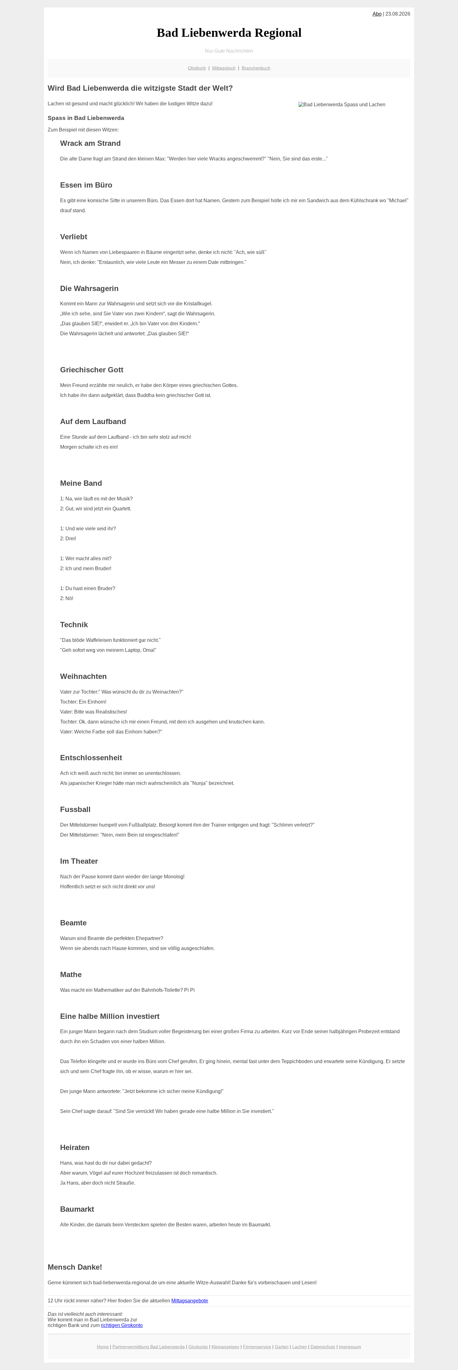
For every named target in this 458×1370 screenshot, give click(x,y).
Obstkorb (197, 67)
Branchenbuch (256, 67)
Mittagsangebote (189, 1300)
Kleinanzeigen (225, 1346)
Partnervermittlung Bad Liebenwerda (148, 1346)
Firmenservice (257, 1346)
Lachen (299, 1346)
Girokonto (198, 1346)
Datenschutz (323, 1346)
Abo (377, 14)
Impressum (350, 1346)
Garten (282, 1346)
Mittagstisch (224, 67)
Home (103, 1346)
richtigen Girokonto (122, 1325)
